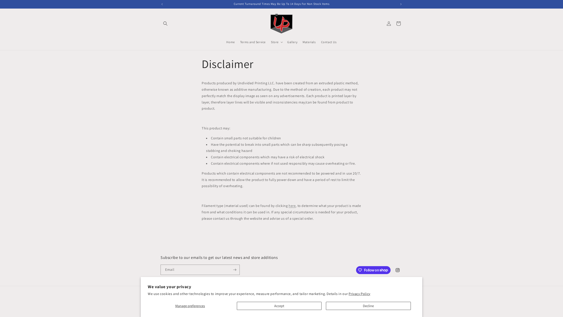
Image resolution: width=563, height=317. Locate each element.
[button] (165, 23)
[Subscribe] (234, 270)
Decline (368, 306)
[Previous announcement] (162, 4)
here (292, 205)
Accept (279, 306)
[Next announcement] (401, 4)
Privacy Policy (359, 293)
